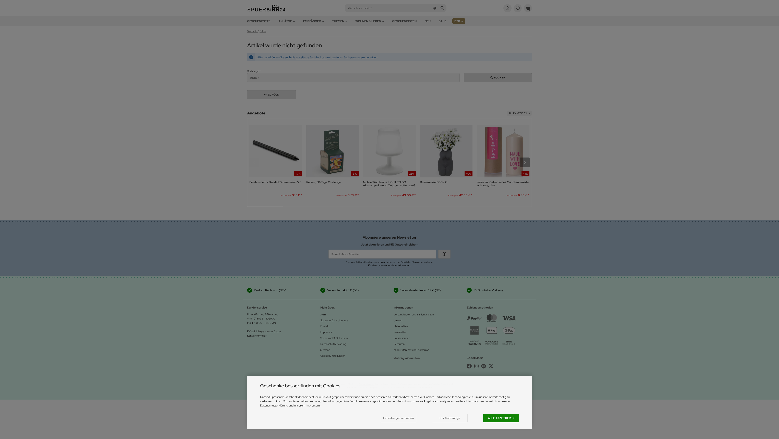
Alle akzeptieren (501, 418)
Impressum (313, 405)
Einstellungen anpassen (398, 418)
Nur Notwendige (450, 418)
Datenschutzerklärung (274, 405)
